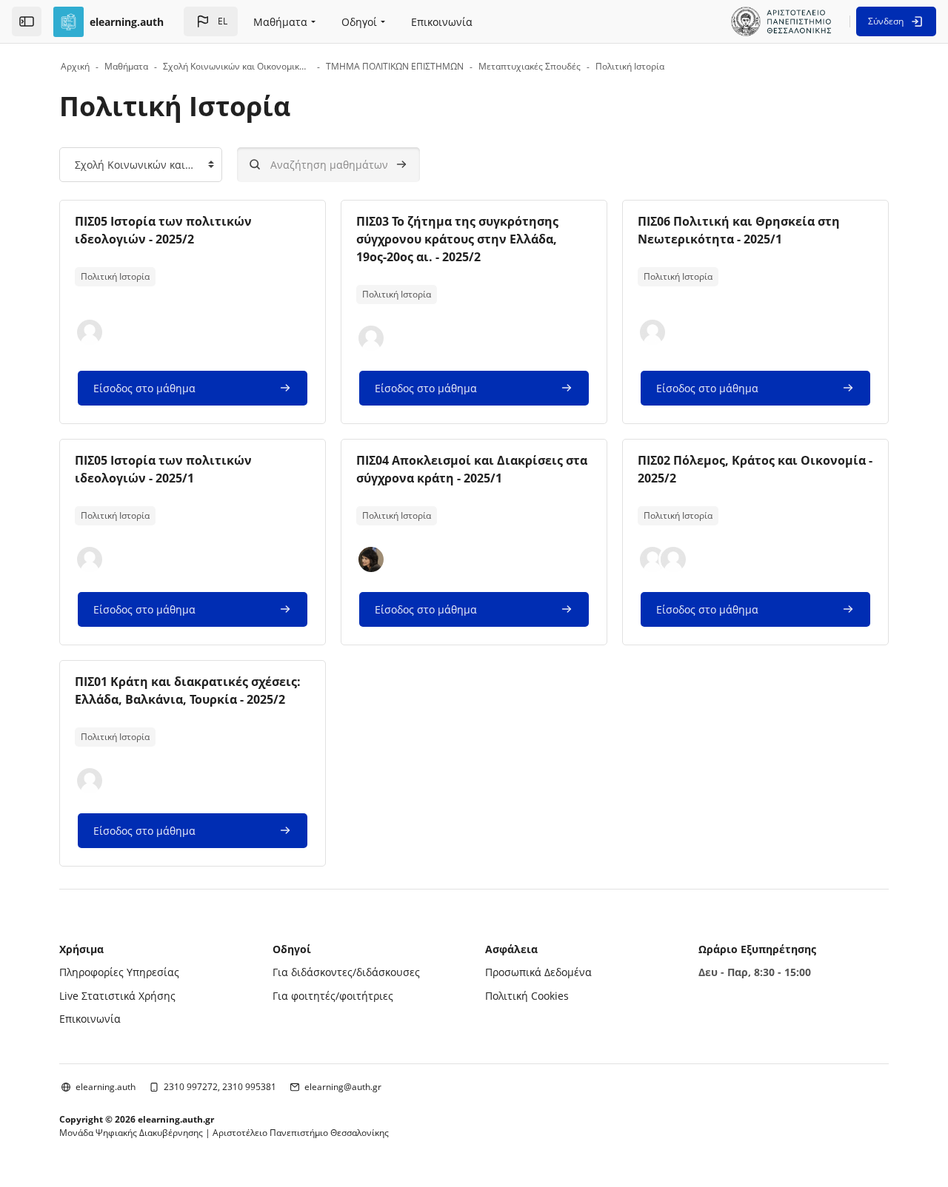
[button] (211, 21)
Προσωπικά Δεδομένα (538, 972)
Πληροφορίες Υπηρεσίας (119, 972)
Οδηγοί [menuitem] (359, 22)
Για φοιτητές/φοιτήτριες (333, 996)
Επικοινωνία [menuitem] (442, 22)
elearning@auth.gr (342, 1086)
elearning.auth (106, 1086)
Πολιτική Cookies (527, 996)
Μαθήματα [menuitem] (280, 22)
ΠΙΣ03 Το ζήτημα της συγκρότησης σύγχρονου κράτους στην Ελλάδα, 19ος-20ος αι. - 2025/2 (457, 239)
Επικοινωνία (90, 1019)
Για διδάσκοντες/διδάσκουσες (346, 972)
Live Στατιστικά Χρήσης (117, 996)
